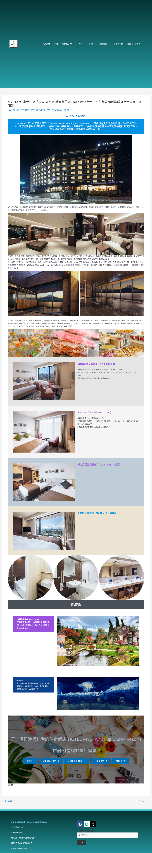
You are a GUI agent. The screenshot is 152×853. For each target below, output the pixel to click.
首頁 (56, 44)
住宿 (80, 44)
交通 (91, 44)
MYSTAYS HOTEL (76, 116)
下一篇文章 (143, 801)
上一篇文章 (8, 801)
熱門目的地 (67, 44)
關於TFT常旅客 (133, 44)
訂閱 (81, 842)
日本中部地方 (35, 110)
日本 (27, 110)
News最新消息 (14, 110)
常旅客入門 (118, 44)
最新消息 (46, 44)
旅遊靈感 (103, 44)
